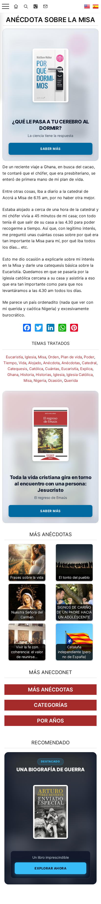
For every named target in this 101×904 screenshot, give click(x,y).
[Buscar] (25, 6)
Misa (42, 357)
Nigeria (40, 380)
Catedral (89, 363)
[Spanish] (96, 6)
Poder (89, 357)
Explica (86, 368)
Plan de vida (71, 357)
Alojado (34, 363)
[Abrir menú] (5, 6)
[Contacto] (45, 6)
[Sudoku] (35, 6)
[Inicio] (16, 6)
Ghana (12, 374)
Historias (43, 374)
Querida (71, 380)
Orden (53, 357)
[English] (87, 6)
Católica (36, 368)
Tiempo (10, 363)
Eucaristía (14, 357)
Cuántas (52, 368)
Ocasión (55, 380)
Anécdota (51, 363)
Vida (22, 363)
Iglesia (30, 357)
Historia (27, 374)
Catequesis (17, 368)
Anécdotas (71, 363)
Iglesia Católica (79, 374)
